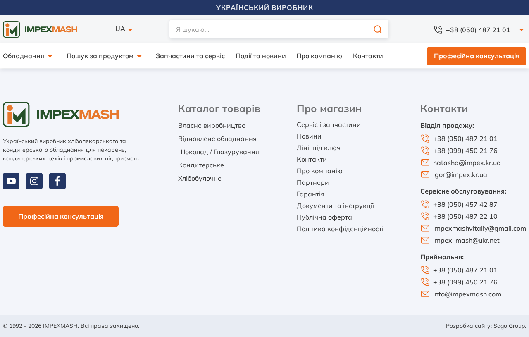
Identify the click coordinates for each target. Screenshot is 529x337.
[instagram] (34, 181)
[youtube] (11, 181)
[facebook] (57, 181)
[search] (377, 29)
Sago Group (509, 326)
